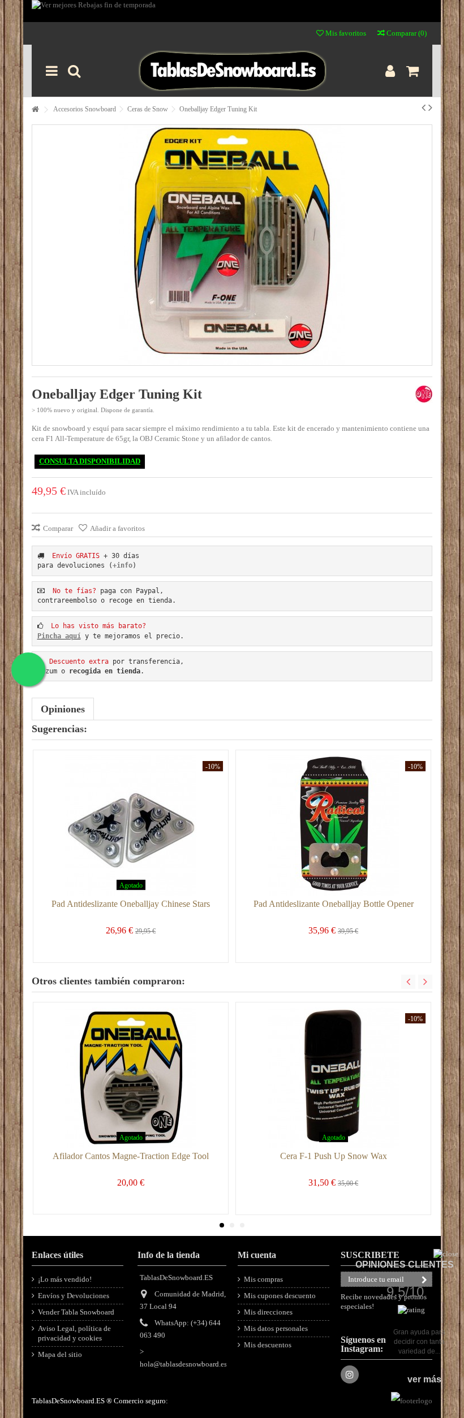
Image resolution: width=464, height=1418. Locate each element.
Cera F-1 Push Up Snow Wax (333, 1156)
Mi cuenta (257, 1255)
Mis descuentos (267, 1345)
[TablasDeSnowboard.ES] (232, 70)
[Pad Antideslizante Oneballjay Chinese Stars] (130, 825)
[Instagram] (350, 1374)
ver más (424, 1379)
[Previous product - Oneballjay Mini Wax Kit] (424, 107)
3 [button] (242, 1225)
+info (122, 565)
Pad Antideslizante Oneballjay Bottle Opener (334, 904)
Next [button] (425, 982)
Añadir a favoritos (117, 528)
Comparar (58, 528)
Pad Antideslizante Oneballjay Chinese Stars (130, 904)
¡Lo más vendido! (65, 1279)
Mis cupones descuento (280, 1295)
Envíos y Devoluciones (73, 1295)
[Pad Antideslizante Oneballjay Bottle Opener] (333, 825)
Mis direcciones (268, 1312)
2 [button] (232, 1225)
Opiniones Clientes (404, 1264)
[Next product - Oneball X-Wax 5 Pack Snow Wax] (430, 107)
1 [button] (222, 1225)
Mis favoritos (345, 33)
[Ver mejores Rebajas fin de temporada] (232, 11)
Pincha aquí (59, 636)
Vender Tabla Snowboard (76, 1312)
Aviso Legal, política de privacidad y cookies (74, 1333)
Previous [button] (408, 982)
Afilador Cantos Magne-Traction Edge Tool (131, 1156)
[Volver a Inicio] (35, 110)
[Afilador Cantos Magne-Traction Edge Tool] (130, 1078)
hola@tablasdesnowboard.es (183, 1364)
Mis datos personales (276, 1328)
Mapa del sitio (60, 1354)
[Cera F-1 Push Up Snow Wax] (333, 1078)
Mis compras (263, 1279)
